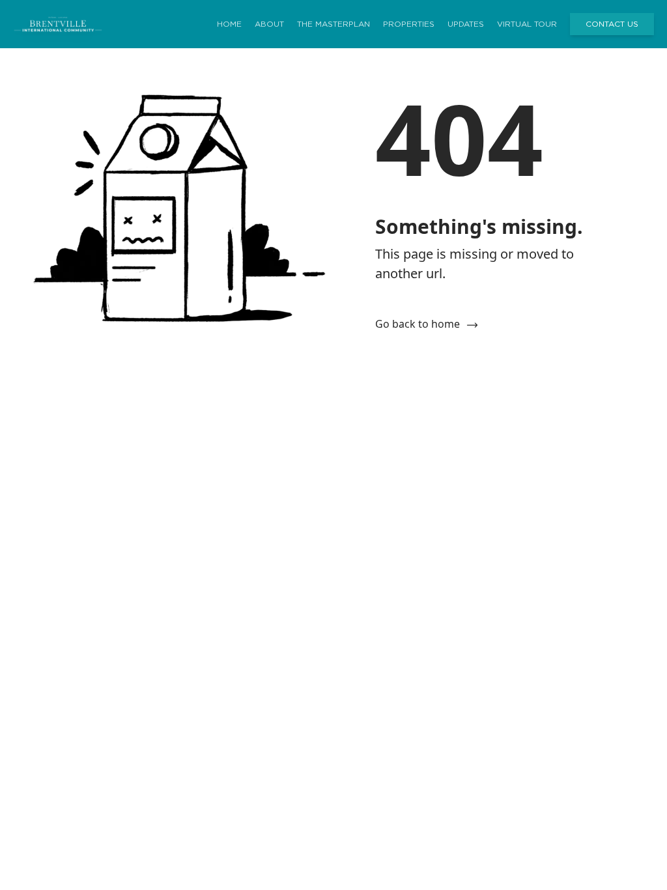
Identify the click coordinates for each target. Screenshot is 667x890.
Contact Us (612, 24)
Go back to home (417, 324)
